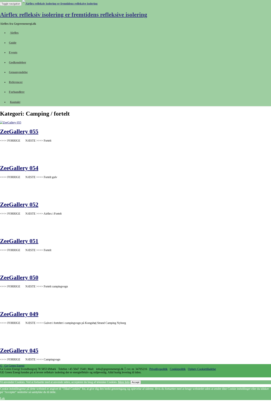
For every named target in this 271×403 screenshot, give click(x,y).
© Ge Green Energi (12, 365)
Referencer (16, 82)
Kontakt (15, 102)
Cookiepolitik (178, 369)
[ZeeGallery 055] (10, 122)
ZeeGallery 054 (19, 168)
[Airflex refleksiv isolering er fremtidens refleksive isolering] (60, 3)
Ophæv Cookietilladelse (202, 369)
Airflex (14, 32)
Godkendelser (17, 62)
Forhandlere (17, 91)
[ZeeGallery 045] (73, 341)
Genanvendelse (18, 72)
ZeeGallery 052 (19, 204)
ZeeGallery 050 (19, 277)
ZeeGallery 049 (19, 314)
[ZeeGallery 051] (73, 232)
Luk (2, 398)
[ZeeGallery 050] (73, 268)
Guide (12, 42)
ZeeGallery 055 (19, 131)
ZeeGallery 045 (19, 350)
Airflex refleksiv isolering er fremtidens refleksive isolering (73, 14)
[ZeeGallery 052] (73, 195)
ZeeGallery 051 (19, 241)
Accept (135, 382)
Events (13, 52)
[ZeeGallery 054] (73, 159)
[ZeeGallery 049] (73, 304)
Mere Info (124, 382)
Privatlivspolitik (158, 369)
